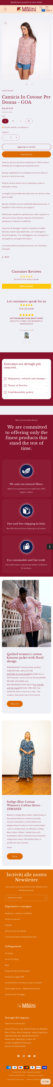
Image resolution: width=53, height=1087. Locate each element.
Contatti (8, 925)
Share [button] (6, 257)
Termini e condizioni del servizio (37, 1079)
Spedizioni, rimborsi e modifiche (18, 913)
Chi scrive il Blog (12, 959)
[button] (5, 9)
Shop (14, 856)
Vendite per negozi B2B (14, 977)
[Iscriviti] (45, 898)
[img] (26, 305)
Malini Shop (22, 1072)
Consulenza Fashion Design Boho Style (21, 937)
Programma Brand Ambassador (17, 971)
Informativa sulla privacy (15, 1079)
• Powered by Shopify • (33, 1072)
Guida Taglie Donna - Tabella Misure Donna (22, 988)
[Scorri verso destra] (32, 84)
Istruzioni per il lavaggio (15, 994)
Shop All (15, 703)
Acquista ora (26, 154)
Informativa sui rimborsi (35, 1075)
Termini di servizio (12, 919)
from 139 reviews (26, 308)
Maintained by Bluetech (17, 1075)
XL (29, 121)
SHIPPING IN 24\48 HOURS (18, 674)
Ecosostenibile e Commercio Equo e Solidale (23, 982)
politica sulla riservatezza (15, 931)
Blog (7, 965)
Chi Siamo (9, 953)
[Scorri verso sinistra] (21, 84)
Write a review (26, 286)
